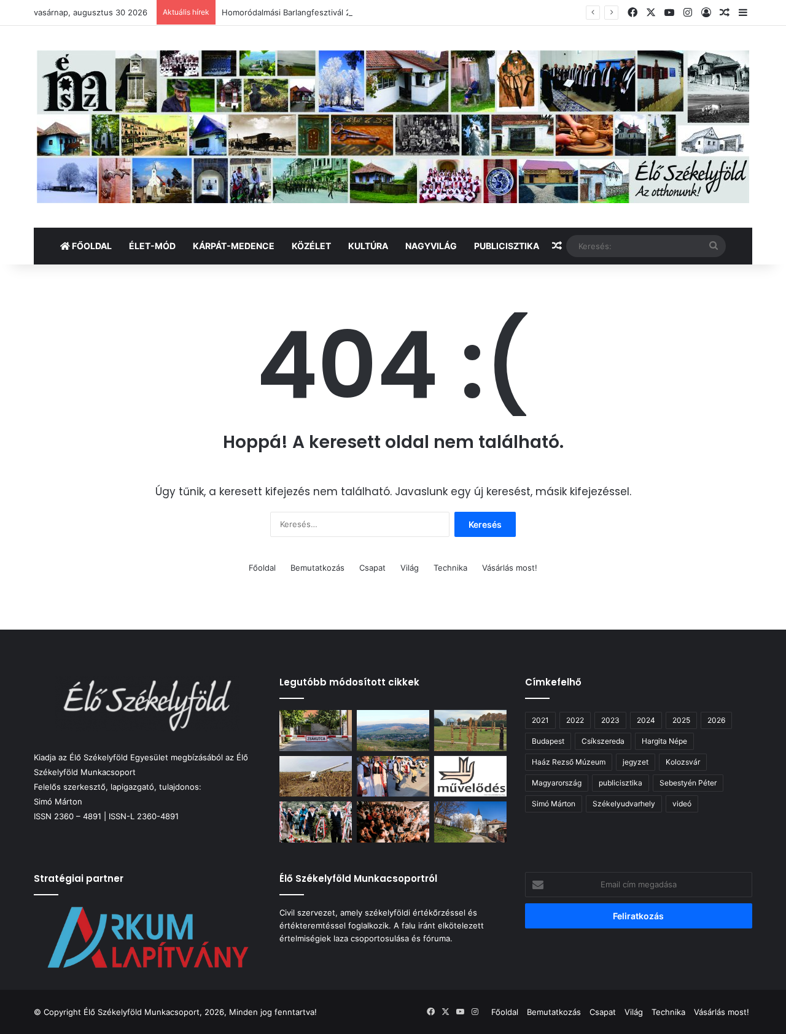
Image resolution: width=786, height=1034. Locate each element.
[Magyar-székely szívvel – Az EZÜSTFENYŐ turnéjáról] (393, 776)
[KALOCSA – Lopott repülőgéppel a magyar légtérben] (315, 776)
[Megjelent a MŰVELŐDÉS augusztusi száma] (470, 776)
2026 (716, 720)
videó (681, 803)
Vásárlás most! (509, 568)
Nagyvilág (431, 246)
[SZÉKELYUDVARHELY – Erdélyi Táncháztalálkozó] (393, 822)
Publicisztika (506, 246)
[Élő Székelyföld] (393, 126)
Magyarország (557, 782)
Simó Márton (553, 803)
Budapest (548, 741)
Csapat (372, 568)
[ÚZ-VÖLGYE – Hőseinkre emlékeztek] (315, 822)
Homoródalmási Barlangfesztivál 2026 (293, 12)
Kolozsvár (683, 761)
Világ (409, 568)
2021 (540, 720)
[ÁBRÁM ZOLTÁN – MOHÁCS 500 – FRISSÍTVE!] (470, 730)
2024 (646, 720)
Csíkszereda (603, 741)
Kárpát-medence (233, 246)
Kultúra (368, 246)
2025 (681, 720)
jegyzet (635, 761)
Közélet (311, 246)
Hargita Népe (664, 741)
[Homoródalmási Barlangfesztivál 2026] (393, 730)
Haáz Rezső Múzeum (568, 761)
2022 (575, 720)
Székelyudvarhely (624, 803)
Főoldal (91, 246)
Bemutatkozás (317, 568)
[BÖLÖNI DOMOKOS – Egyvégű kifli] (315, 730)
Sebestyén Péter (688, 782)
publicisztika (620, 782)
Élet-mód (152, 246)
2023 (610, 720)
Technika (450, 568)
